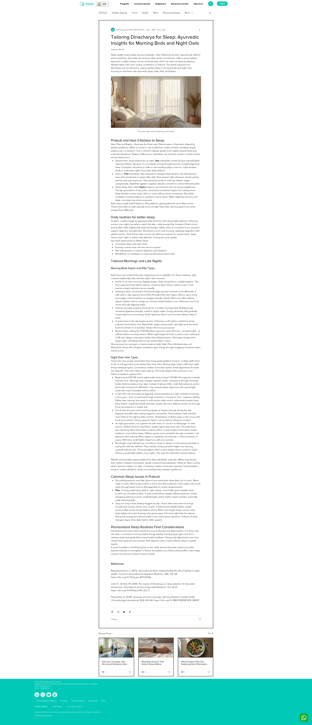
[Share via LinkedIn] (124, 612)
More (187, 12)
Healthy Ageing (119, 12)
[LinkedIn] (36, 694)
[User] (210, 3)
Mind (155, 12)
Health (145, 12)
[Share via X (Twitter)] (118, 612)
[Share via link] (130, 612)
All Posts (103, 12)
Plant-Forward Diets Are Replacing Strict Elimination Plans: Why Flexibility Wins (194, 662)
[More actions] (199, 29)
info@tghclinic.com (45, 686)
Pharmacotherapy (171, 12)
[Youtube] (48, 694)
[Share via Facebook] (112, 612)
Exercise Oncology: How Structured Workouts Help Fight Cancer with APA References (114, 662)
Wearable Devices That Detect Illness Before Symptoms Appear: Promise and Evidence (155, 662)
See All (210, 633)
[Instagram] (42, 694)
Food (134, 12)
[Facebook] (54, 694)
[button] (210, 13)
